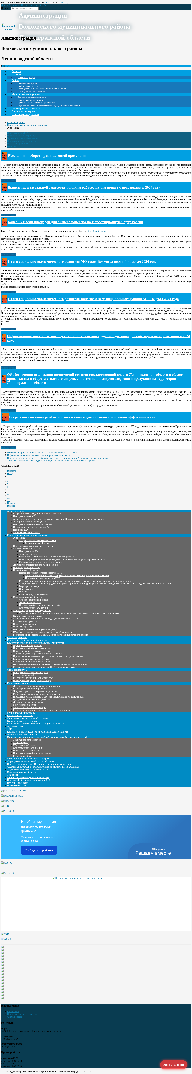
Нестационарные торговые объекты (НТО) (41, 573)
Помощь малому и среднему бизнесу (32, 680)
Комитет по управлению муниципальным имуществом (35, 643)
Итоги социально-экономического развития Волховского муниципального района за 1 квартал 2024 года (93, 299)
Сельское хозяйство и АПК (27, 548)
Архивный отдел (16, 726)
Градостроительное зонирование (30, 688)
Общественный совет (24, 745)
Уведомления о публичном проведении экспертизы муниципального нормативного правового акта (70, 613)
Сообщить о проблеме (39, 850)
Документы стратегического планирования (35, 564)
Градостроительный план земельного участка (36, 694)
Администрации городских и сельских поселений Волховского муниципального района (58, 519)
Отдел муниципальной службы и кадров (28, 758)
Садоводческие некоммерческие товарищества (43, 562)
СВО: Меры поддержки (25, 114)
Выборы (11, 146)
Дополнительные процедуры (28, 702)
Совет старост (20, 742)
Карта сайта (13, 1011)
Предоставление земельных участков (32, 651)
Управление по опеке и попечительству (27, 769)
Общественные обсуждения (33, 608)
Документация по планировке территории (35, 691)
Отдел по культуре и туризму (22, 721)
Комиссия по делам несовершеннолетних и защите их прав (37, 731)
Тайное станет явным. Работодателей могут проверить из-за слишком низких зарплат (51, 460)
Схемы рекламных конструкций (29, 707)
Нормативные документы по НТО (42, 578)
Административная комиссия (22, 734)
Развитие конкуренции (25, 621)
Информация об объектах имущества (32, 648)
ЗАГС (10, 729)
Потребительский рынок (26, 570)
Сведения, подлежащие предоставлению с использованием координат (43, 766)
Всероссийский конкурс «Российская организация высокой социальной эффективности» (82, 417)
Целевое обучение (16, 785)
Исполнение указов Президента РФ (31, 527)
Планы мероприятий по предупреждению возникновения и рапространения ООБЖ (62, 559)
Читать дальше (8, 180)
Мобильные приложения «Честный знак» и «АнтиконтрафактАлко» (42, 452)
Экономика (19, 538)
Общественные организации (28, 748)
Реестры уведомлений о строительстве (33, 678)
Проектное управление (25, 624)
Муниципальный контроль (21, 713)
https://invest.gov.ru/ (96, 231)
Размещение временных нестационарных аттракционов (41, 710)
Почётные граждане (17, 783)
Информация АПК (28, 551)
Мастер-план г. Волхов (24, 704)
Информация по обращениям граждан (32, 524)
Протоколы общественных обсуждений (39, 605)
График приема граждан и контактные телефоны (38, 513)
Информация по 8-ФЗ (18, 133)
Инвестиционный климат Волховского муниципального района (40, 764)
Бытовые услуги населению (33, 594)
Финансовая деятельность (26, 532)
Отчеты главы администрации (28, 616)
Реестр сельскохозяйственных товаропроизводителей (46, 556)
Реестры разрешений (23, 675)
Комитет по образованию (20, 715)
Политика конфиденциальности (23, 1014)
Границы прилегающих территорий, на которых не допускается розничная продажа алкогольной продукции (75, 581)
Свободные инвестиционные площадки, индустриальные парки (46, 618)
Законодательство (28, 554)
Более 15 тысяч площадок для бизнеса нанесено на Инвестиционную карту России (75, 222)
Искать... (5, 8)
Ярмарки (23, 591)
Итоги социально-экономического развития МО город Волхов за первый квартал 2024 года (82, 261)
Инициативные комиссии (26, 750)
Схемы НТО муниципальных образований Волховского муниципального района (67, 575)
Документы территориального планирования (36, 686)
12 (8, 497)
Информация (26, 589)
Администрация (15, 511)
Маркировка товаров (30, 586)
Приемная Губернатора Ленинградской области (31, 780)
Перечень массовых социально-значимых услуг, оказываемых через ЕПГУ (51, 105)
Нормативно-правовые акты (21, 141)
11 (8, 495)
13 (8, 500)
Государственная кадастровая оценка (32, 661)
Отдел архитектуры (17, 669)
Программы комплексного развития (31, 699)
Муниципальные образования (22, 138)
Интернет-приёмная (17, 143)
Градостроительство (17, 683)
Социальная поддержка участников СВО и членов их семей (44, 667)
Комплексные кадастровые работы (31, 659)
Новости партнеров (26, 77)
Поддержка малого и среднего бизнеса (33, 546)
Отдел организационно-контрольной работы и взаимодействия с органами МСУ (48, 737)
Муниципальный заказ (37, 543)
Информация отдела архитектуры (30, 672)
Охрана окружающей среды (27, 597)
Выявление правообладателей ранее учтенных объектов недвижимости (50, 664)
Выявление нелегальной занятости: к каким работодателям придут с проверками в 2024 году (84, 187)
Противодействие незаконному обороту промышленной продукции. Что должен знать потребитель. (58, 458)
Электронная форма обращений (29, 521)
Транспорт (12, 774)
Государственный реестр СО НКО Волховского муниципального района (50, 634)
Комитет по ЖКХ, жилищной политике (27, 640)
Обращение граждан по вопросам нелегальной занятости (42, 632)
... (8, 476)
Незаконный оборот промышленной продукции (47, 156)
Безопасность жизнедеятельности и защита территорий (35, 723)
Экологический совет (30, 602)
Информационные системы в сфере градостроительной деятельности (48, 696)
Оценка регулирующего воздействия (32, 610)
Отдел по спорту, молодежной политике (27, 718)
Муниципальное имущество (27, 645)
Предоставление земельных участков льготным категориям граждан (48, 656)
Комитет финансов (17, 637)
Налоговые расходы (23, 626)
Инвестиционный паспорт (26, 567)
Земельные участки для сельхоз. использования (37, 653)
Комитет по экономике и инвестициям (27, 535)
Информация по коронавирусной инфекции (35, 629)
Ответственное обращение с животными (28, 777)
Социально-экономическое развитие (37, 540)
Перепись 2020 (20, 529)
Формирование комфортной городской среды (30, 761)
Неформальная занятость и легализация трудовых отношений (38, 455)
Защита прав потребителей (27, 739)
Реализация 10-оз (22, 756)
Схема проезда (14, 1017)
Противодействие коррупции (22, 135)
